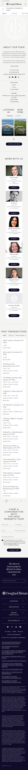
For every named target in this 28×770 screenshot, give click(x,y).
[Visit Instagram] (9, 77)
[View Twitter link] (12, 627)
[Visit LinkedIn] (15, 77)
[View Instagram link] (16, 627)
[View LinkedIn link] (20, 627)
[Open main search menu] (25, 4)
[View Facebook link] (8, 627)
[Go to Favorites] (25, 1)
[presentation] (14, 129)
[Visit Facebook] (12, 77)
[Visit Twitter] (18, 77)
